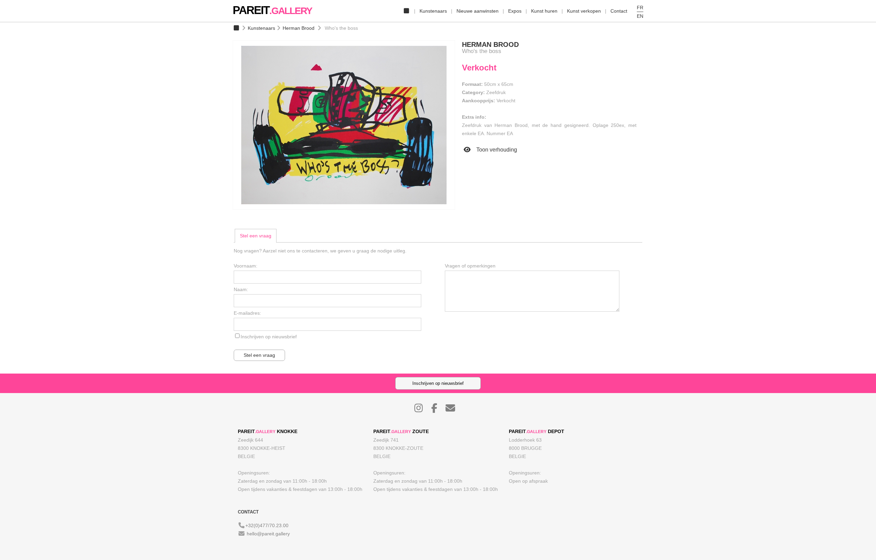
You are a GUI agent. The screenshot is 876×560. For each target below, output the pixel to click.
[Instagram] (422, 410)
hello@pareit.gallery (268, 533)
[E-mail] (454, 410)
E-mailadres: (247, 313)
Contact (618, 11)
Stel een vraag (255, 235)
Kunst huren (544, 11)
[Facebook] (437, 410)
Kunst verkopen (584, 11)
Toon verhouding (496, 150)
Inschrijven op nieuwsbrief (269, 336)
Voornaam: (245, 266)
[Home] (406, 11)
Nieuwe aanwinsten (477, 11)
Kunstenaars (433, 11)
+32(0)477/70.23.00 (266, 525)
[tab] (255, 236)
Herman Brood (298, 28)
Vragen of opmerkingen (470, 266)
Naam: (241, 289)
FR (640, 7)
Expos (514, 11)
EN (640, 16)
